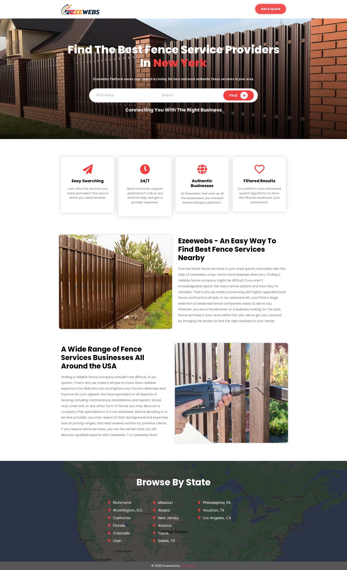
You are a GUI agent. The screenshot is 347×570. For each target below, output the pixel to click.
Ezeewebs (188, 566)
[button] (270, 9)
